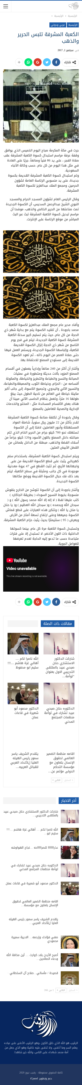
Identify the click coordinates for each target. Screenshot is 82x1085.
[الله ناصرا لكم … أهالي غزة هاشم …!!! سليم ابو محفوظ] (23, 643)
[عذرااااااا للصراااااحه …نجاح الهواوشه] (70, 852)
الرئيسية (72, 25)
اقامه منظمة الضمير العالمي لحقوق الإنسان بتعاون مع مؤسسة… (35, 903)
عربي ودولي (58, 25)
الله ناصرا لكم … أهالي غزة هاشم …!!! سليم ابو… (32, 831)
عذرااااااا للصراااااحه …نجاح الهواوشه (34, 847)
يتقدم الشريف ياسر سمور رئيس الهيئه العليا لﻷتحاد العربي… (33, 921)
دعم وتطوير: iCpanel (41, 1078)
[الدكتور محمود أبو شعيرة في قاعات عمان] (23, 693)
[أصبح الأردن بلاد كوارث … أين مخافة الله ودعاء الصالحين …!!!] (70, 960)
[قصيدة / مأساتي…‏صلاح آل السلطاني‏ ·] (70, 978)
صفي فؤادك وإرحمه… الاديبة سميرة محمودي (34, 939)
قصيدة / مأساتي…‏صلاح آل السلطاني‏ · (33, 973)
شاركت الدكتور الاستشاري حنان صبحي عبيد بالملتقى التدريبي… (30, 813)
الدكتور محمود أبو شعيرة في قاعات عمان (32, 883)
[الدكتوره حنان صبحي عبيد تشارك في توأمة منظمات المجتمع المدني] (59, 693)
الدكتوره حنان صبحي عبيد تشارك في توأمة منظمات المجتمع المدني (34, 867)
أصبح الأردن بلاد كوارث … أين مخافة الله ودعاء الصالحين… (32, 957)
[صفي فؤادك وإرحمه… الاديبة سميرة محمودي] (70, 942)
